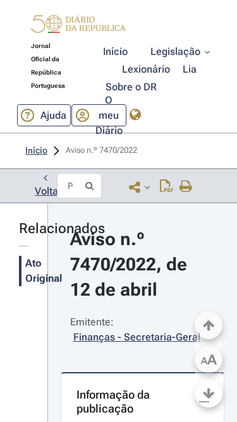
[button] (78, 26)
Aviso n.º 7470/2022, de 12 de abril (130, 264)
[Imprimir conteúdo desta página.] (186, 187)
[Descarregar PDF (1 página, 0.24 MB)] (166, 187)
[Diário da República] (78, 27)
